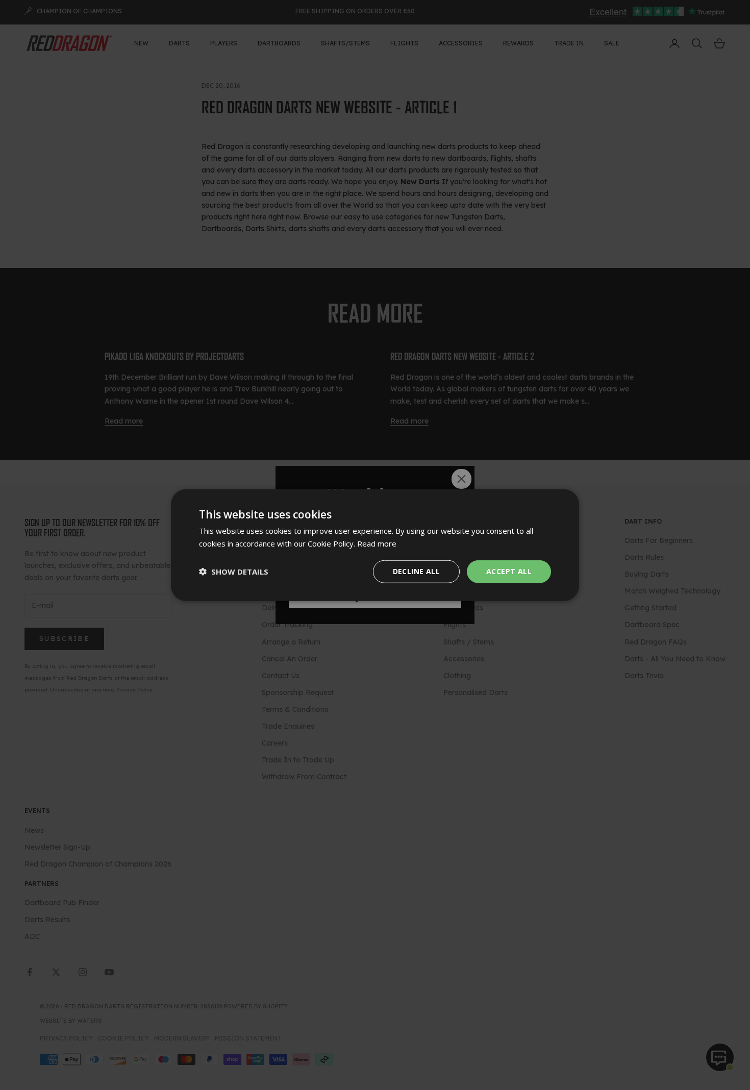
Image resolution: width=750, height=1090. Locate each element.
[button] (233, 571)
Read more (376, 543)
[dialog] (375, 545)
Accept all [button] (509, 571)
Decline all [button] (416, 571)
